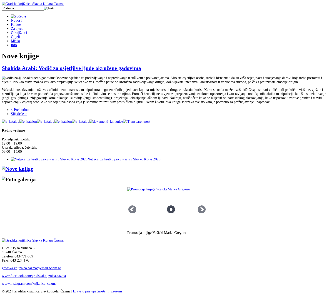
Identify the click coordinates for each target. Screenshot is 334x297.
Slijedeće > (19, 114)
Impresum (114, 291)
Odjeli (15, 37)
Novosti (16, 20)
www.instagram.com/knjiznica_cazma (29, 283)
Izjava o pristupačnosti (89, 291)
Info (14, 45)
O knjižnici (19, 33)
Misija (15, 41)
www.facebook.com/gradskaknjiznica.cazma (34, 276)
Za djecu (17, 28)
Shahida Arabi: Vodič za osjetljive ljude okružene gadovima (71, 68)
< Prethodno (20, 110)
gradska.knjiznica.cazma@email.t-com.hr (31, 268)
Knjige (16, 24)
